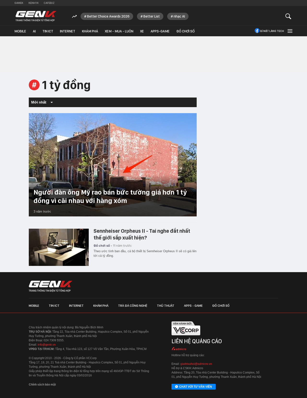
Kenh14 (33, 3)
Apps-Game (160, 31)
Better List (151, 16)
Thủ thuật (165, 305)
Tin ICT (47, 31)
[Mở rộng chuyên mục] (289, 30)
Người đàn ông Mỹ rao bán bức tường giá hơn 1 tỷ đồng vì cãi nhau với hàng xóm (110, 196)
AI (34, 31)
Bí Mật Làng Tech (272, 31)
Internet (67, 31)
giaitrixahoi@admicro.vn (196, 364)
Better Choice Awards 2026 (108, 16)
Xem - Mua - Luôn (119, 31)
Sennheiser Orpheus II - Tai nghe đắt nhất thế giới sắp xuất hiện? (142, 234)
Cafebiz (49, 3)
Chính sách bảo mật (42, 384)
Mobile (20, 31)
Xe (142, 31)
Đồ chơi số (185, 31)
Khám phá (90, 31)
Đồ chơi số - (103, 245)
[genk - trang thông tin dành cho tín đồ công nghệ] (50, 286)
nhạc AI (179, 16)
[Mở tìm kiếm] (288, 16)
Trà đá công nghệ (132, 305)
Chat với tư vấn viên (195, 386)
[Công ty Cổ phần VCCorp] (185, 336)
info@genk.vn (47, 344)
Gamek (18, 3)
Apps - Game (193, 305)
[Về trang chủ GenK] (36, 16)
